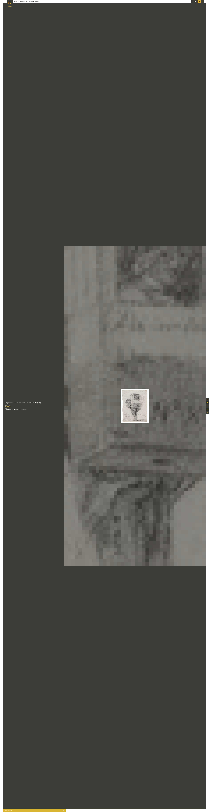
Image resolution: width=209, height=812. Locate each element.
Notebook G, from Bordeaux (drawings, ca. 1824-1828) (15, 409)
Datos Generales (8, 810)
